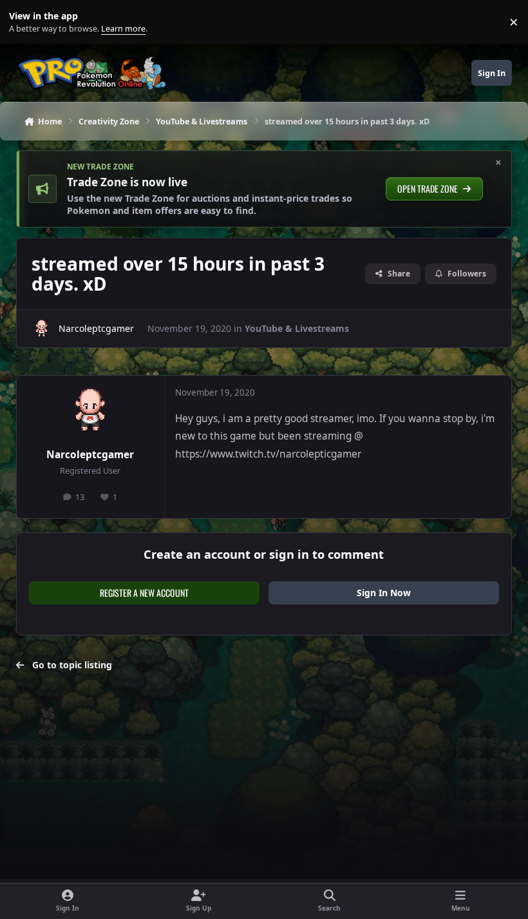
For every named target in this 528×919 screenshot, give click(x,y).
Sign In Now (384, 592)
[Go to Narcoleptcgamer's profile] (41, 328)
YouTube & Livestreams (297, 328)
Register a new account (144, 592)
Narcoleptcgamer (96, 328)
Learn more (25, 22)
